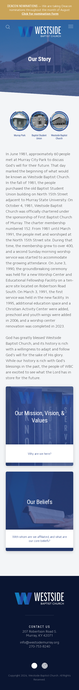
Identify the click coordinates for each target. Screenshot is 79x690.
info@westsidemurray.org (39, 642)
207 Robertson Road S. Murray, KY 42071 (39, 633)
